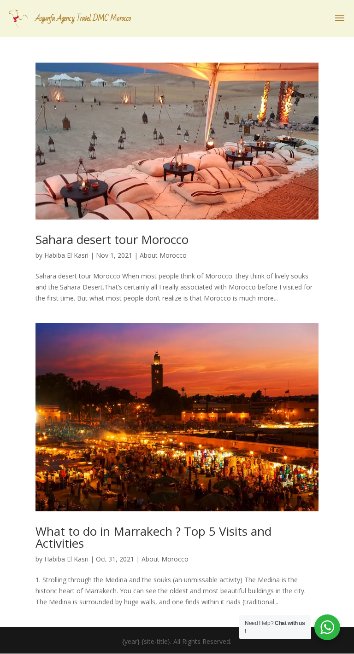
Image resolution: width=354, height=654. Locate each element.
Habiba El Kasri (66, 255)
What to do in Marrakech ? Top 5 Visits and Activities (153, 537)
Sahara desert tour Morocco (112, 239)
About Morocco (163, 255)
